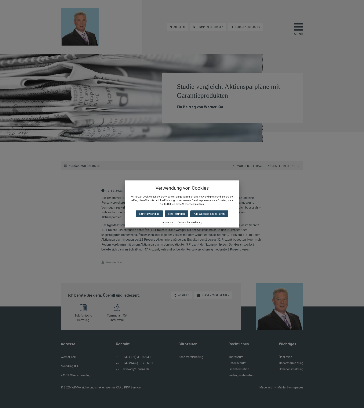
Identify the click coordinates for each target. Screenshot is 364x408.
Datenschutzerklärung (190, 222)
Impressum (168, 222)
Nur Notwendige (149, 214)
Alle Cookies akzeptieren (209, 214)
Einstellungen (176, 214)
